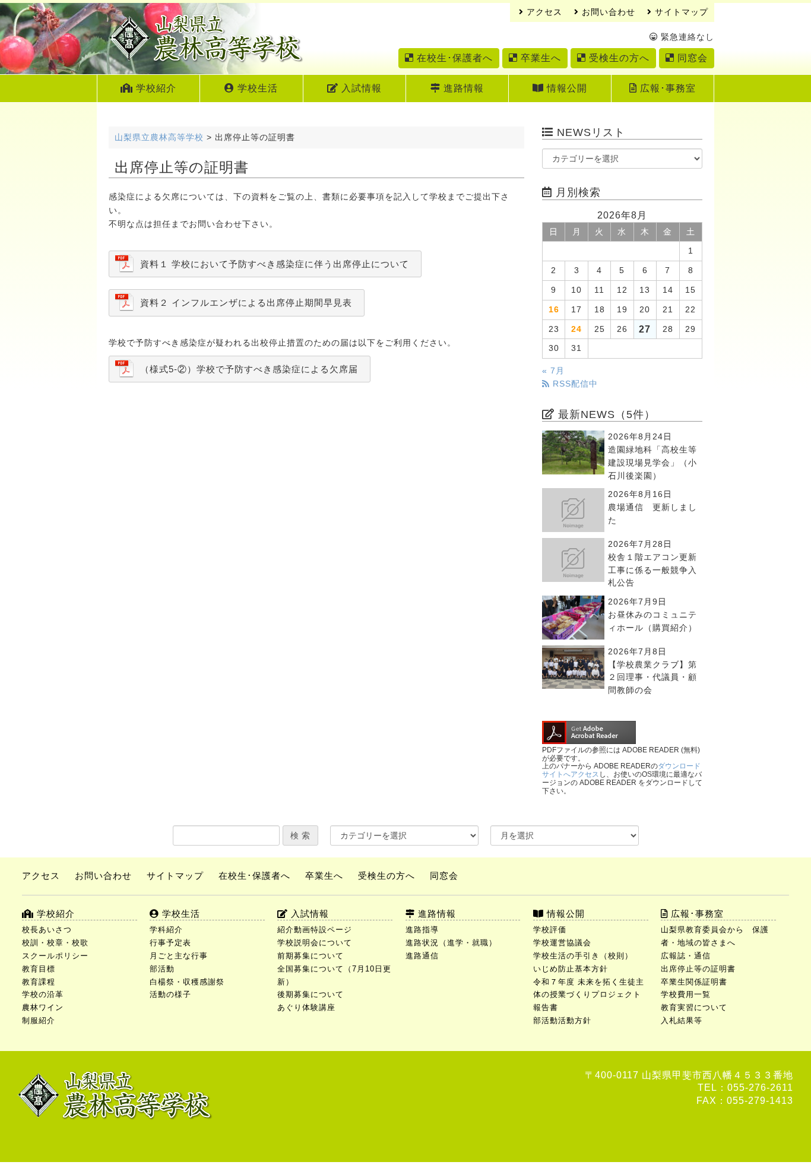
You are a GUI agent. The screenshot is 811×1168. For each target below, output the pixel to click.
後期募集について (310, 994)
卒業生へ (539, 58)
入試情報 (360, 88)
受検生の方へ (618, 58)
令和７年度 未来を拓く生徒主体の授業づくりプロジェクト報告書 (588, 994)
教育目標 (38, 968)
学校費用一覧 (686, 994)
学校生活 (256, 88)
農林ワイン (43, 1007)
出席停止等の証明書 (698, 968)
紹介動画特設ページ (314, 929)
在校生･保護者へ (453, 58)
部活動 (162, 968)
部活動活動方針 (562, 1020)
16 (554, 309)
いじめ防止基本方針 (570, 968)
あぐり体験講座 (306, 1007)
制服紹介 (38, 1020)
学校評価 (549, 929)
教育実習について (694, 1007)
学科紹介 (166, 929)
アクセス (543, 12)
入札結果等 (681, 1020)
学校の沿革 (43, 994)
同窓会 (691, 58)
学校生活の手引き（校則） (583, 955)
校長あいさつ (47, 929)
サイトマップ (680, 12)
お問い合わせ (607, 12)
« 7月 (553, 370)
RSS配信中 (574, 383)
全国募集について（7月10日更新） (334, 975)
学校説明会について (314, 942)
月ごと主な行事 (179, 955)
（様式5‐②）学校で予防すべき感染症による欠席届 (249, 369)
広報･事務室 (666, 88)
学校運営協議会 (562, 942)
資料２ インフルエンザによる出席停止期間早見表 (246, 302)
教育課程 (38, 981)
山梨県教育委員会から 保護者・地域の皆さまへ (715, 936)
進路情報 (462, 88)
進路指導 (422, 929)
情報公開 (565, 88)
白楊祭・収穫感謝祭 (187, 981)
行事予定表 (170, 942)
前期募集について (310, 955)
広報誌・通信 (686, 955)
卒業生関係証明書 (694, 981)
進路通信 (422, 955)
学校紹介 (154, 88)
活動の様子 (170, 994)
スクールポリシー (55, 955)
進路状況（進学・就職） (451, 942)
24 (576, 329)
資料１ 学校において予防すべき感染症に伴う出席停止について (274, 264)
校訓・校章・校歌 (55, 942)
